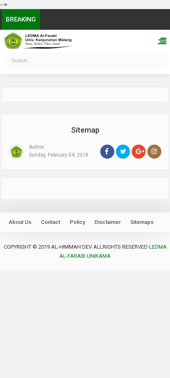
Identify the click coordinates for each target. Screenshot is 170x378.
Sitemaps (141, 222)
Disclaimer (107, 222)
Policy (77, 222)
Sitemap (85, 130)
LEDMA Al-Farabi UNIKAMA (29, 63)
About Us (20, 222)
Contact (50, 222)
